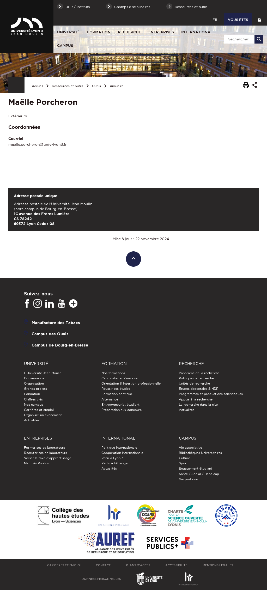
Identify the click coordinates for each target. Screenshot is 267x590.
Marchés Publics (36, 463)
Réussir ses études (115, 388)
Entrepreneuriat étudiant (120, 404)
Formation (99, 32)
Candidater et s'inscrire (119, 378)
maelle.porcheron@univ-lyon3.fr (37, 144)
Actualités (31, 420)
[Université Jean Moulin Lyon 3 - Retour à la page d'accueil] (26, 26)
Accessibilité (176, 565)
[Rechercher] (258, 39)
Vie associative (190, 447)
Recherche (129, 32)
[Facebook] (27, 303)
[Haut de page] (133, 259)
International (197, 32)
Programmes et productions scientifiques (211, 394)
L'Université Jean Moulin (42, 373)
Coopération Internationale (122, 452)
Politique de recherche (196, 378)
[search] (243, 39)
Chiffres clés (33, 399)
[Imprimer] (246, 86)
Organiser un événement (43, 415)
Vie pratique (188, 479)
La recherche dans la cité (198, 404)
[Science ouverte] (187, 515)
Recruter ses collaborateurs (45, 452)
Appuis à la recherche (196, 399)
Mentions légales (218, 565)
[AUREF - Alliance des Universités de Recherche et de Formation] (106, 543)
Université (68, 32)
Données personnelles (101, 578)
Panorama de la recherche (199, 373)
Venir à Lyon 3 (112, 458)
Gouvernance (34, 378)
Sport (183, 463)
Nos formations (113, 373)
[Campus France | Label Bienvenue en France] (226, 515)
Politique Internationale (119, 447)
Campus (65, 46)
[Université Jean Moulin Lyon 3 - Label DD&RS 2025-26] (148, 515)
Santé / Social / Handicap (199, 474)
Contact (103, 565)
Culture (184, 458)
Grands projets (35, 388)
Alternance (109, 399)
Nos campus (33, 404)
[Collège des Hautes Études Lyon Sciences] (63, 515)
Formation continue (116, 394)
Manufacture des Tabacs (56, 322)
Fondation (32, 394)
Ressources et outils (67, 86)
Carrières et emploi (39, 409)
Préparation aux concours (121, 409)
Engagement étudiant (195, 468)
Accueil (37, 86)
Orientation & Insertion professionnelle (131, 383)
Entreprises (161, 32)
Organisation (34, 383)
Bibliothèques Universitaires (200, 452)
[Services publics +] (169, 543)
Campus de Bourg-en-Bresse (60, 345)
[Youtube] (61, 303)
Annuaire (116, 86)
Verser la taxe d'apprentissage (47, 458)
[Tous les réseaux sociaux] (73, 303)
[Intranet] (259, 19)
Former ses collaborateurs (44, 447)
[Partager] (254, 86)
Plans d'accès (138, 565)
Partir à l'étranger (115, 463)
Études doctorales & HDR (199, 388)
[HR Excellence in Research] (113, 515)
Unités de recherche (194, 383)
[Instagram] (37, 303)
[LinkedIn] (49, 303)
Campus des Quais (50, 334)
